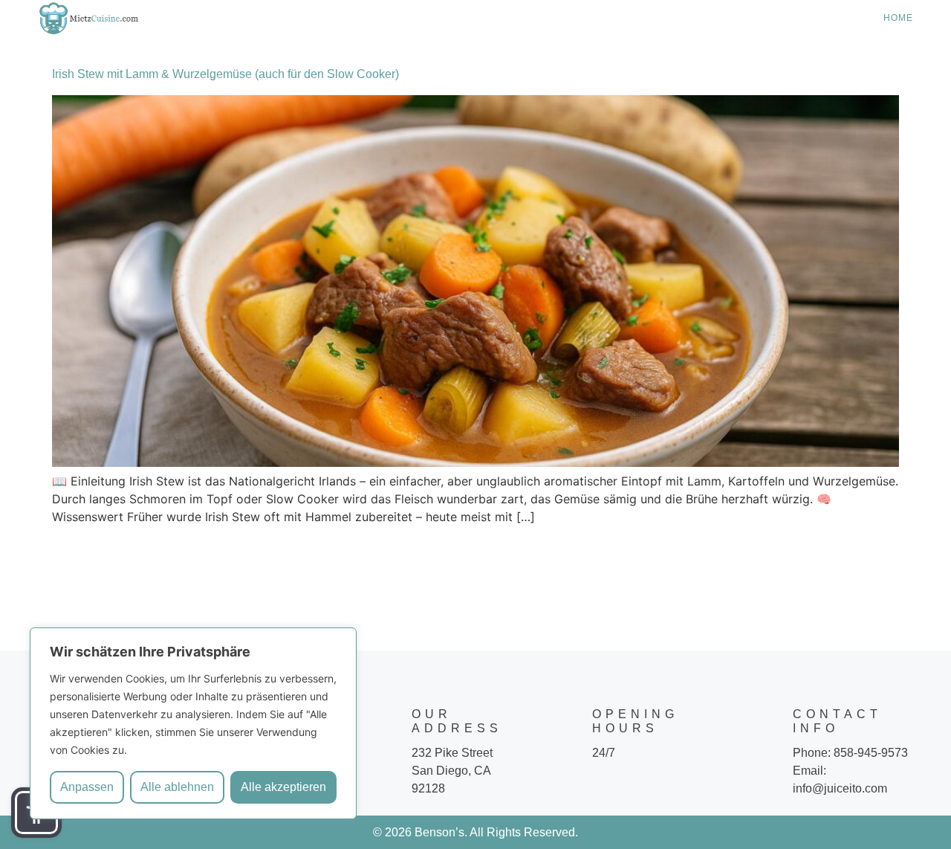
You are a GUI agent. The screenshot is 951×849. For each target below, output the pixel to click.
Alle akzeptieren (283, 787)
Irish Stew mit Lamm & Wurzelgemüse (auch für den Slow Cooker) (225, 74)
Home (898, 18)
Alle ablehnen (177, 787)
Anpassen (87, 787)
